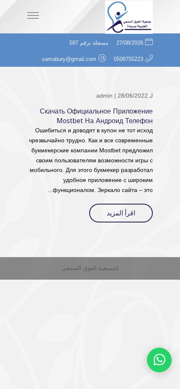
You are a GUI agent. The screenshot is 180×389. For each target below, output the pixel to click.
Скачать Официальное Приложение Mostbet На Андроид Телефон (96, 116)
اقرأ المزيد (121, 213)
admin (104, 95)
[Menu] (33, 17)
